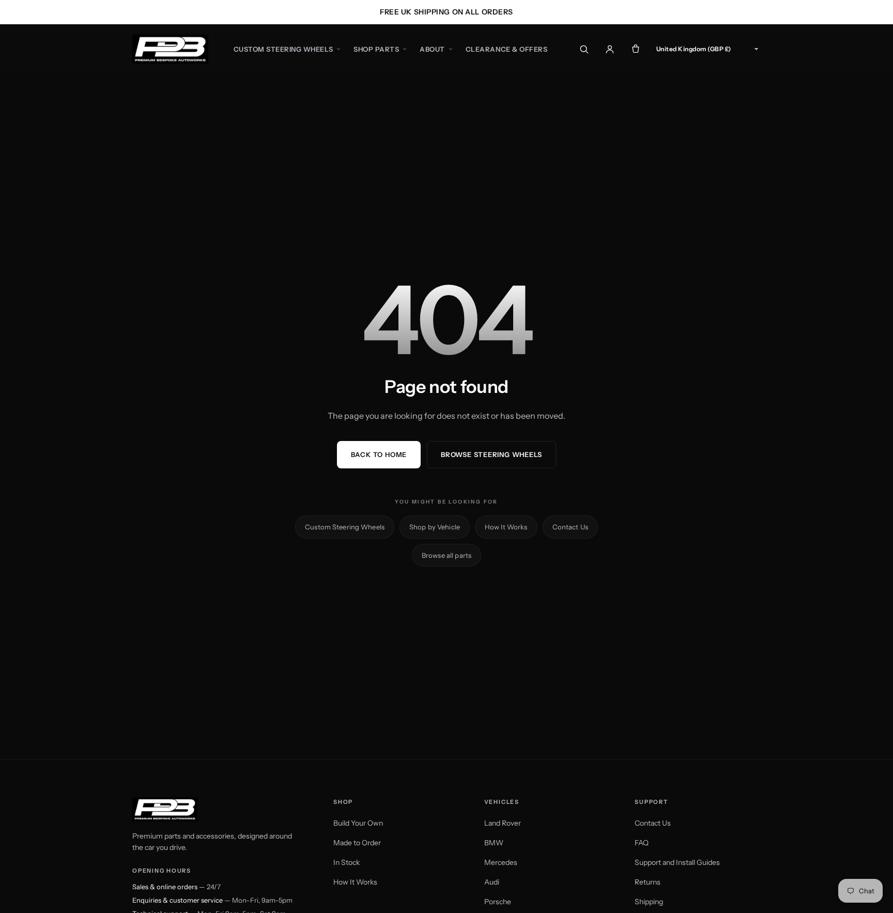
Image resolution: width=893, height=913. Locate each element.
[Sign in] (609, 49)
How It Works (506, 527)
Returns (647, 882)
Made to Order (357, 842)
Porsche (497, 901)
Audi (491, 882)
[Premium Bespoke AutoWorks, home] (170, 49)
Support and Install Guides (677, 862)
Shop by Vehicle (434, 527)
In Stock (346, 862)
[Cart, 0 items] (635, 49)
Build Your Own (358, 823)
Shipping (649, 901)
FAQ (642, 842)
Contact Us (570, 527)
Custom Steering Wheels (283, 49)
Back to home (379, 454)
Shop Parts (376, 49)
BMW (493, 842)
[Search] (584, 49)
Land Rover (502, 823)
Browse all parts (446, 555)
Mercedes (500, 862)
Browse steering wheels (491, 454)
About (432, 49)
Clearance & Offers (506, 49)
